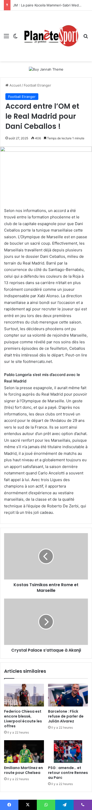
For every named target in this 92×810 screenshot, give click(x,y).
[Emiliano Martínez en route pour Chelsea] (24, 751)
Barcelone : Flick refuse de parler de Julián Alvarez (66, 716)
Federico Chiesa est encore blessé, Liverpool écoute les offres (23, 719)
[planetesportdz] (50, 36)
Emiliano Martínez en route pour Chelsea (23, 770)
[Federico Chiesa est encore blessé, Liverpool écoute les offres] (24, 695)
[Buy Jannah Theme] (46, 69)
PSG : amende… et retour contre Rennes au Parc (68, 772)
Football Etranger (37, 85)
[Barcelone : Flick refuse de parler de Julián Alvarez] (68, 695)
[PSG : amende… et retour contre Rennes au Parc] (68, 751)
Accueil (14, 85)
